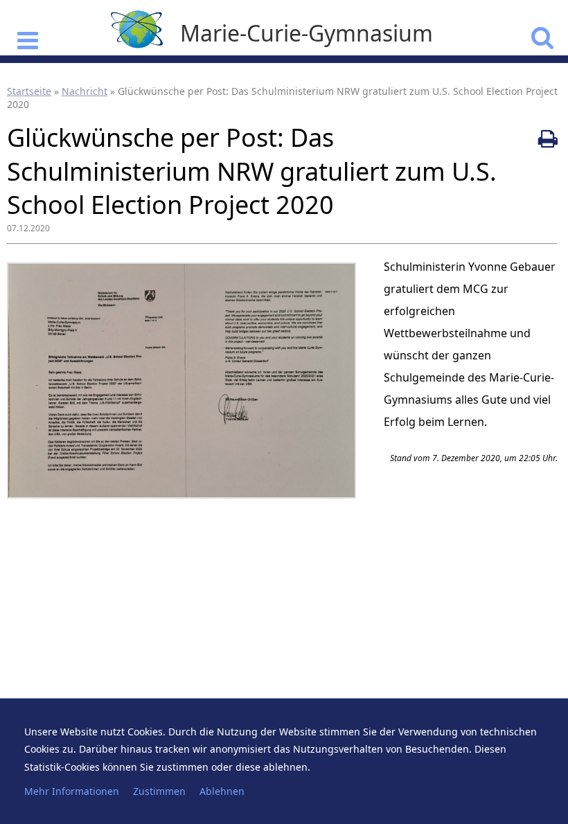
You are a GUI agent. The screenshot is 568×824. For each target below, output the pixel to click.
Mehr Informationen (71, 791)
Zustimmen (159, 791)
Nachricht (84, 91)
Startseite (29, 91)
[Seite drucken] (548, 138)
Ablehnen (222, 791)
